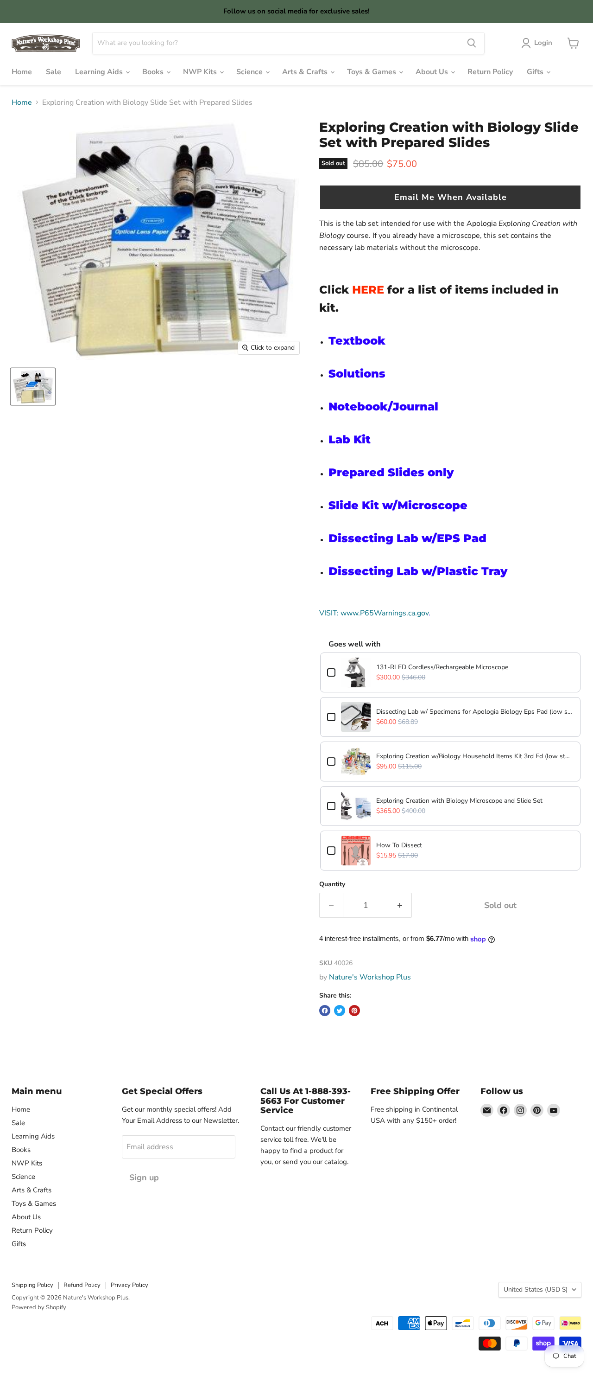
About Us (433, 72)
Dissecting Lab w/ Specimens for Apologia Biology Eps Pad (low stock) (475, 711)
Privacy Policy (129, 1285)
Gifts (536, 72)
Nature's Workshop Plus (370, 977)
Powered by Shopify (39, 1307)
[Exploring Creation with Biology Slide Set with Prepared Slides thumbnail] (33, 386)
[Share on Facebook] (324, 1010)
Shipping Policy (32, 1285)
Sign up (144, 1177)
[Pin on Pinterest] (354, 1010)
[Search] (471, 43)
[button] (450, 197)
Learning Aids (100, 72)
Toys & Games (372, 72)
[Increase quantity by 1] (400, 905)
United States (536, 1289)
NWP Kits (201, 72)
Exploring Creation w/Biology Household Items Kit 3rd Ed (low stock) (475, 756)
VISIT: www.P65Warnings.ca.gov (374, 613)
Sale (53, 72)
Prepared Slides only (391, 472)
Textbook (356, 340)
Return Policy (490, 72)
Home (22, 72)
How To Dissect (399, 845)
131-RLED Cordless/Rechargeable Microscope (442, 667)
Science (250, 72)
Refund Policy (82, 1285)
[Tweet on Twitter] (339, 1010)
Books (153, 72)
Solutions (356, 373)
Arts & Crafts (305, 72)
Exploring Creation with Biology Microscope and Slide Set (459, 800)
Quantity (332, 884)
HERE (368, 289)
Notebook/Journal (383, 406)
